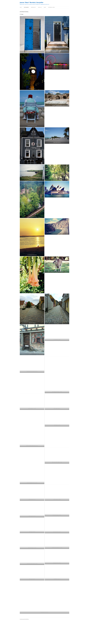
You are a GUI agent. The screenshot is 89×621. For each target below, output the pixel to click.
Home (21, 7)
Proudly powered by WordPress (24, 619)
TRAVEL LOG (40, 7)
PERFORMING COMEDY (51, 7)
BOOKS (45, 7)
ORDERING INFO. (33, 7)
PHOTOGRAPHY (26, 7)
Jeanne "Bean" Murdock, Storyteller (31, 2)
